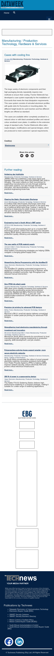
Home (6, 13)
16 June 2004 (8, 59)
